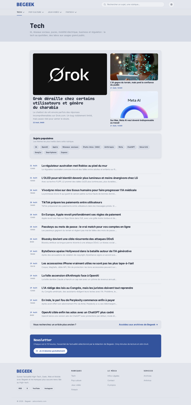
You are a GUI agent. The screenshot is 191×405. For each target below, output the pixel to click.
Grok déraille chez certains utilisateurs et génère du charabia (64, 103)
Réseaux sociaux (70, 147)
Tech (19, 12)
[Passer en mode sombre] (171, 4)
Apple (55, 147)
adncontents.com (39, 401)
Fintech (70, 12)
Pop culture (35, 12)
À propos (112, 385)
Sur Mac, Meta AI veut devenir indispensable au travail (132, 121)
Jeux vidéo (53, 12)
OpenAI (45, 147)
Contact (111, 380)
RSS (20, 388)
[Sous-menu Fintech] (75, 12)
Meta (121, 147)
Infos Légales (113, 376)
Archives (147, 376)
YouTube (36, 388)
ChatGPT (131, 147)
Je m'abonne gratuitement (52, 351)
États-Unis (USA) (91, 147)
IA (36, 147)
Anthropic (109, 147)
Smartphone (51, 152)
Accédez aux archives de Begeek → (138, 324)
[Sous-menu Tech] (23, 12)
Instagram (49, 388)
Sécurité (144, 147)
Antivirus (147, 380)
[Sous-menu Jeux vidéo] (60, 12)
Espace (64, 152)
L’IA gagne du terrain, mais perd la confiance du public (132, 83)
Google (38, 152)
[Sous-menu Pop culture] (43, 12)
